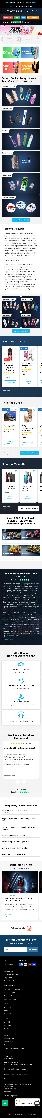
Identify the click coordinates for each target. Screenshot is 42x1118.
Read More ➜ (8, 640)
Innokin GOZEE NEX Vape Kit (28, 487)
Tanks (6, 1029)
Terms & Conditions (11, 996)
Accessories (8, 1042)
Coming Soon (33, 17)
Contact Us (8, 971)
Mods (6, 1032)
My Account (8, 968)
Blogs (6, 1011)
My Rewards (8, 965)
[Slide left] (4, 392)
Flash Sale (8, 17)
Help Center (8, 978)
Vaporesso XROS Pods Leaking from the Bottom (18, 899)
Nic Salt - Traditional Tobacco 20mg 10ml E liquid (27, 427)
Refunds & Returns (11, 993)
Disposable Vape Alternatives (15, 1048)
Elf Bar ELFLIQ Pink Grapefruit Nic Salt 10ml (28, 365)
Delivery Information (12, 989)
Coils (6, 1035)
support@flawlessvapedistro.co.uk (18, 1064)
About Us (7, 1007)
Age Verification (10, 999)
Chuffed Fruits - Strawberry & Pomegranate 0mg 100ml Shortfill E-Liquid (9, 367)
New (23, 17)
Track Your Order (10, 981)
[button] (28, 11)
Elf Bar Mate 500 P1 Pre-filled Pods (10, 426)
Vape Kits (7, 1025)
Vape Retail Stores (11, 974)
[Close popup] (38, 1100)
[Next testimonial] (24, 782)
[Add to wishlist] (16, 348)
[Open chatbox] (37, 1103)
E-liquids (7, 1022)
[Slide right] (9, 392)
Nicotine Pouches (10, 1038)
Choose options (28, 382)
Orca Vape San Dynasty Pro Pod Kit (9, 488)
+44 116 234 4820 (11, 1062)
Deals (16, 17)
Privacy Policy (9, 1014)
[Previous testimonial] (18, 782)
